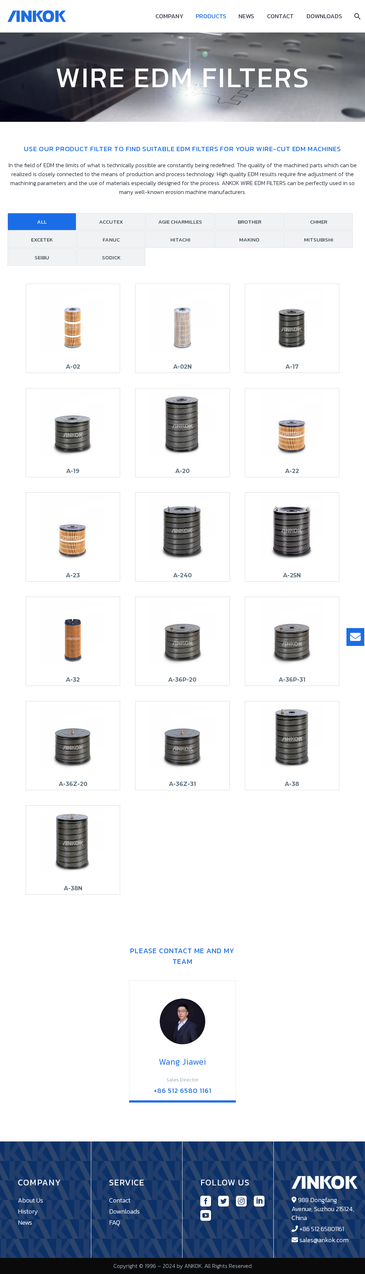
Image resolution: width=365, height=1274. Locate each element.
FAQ (114, 1222)
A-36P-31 (292, 679)
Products (211, 16)
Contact (280, 16)
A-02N (182, 366)
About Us (30, 1200)
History (28, 1211)
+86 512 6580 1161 (182, 1090)
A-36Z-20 (73, 784)
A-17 (292, 366)
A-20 (182, 471)
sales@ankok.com (324, 1240)
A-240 (182, 575)
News (246, 16)
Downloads (324, 16)
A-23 (73, 575)
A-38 (292, 784)
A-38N (73, 888)
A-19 (72, 471)
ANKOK (230, 183)
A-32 (73, 679)
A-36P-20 (182, 679)
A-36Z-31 (182, 784)
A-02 (73, 366)
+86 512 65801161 (321, 1229)
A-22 (292, 471)
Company (169, 16)
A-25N (292, 575)
